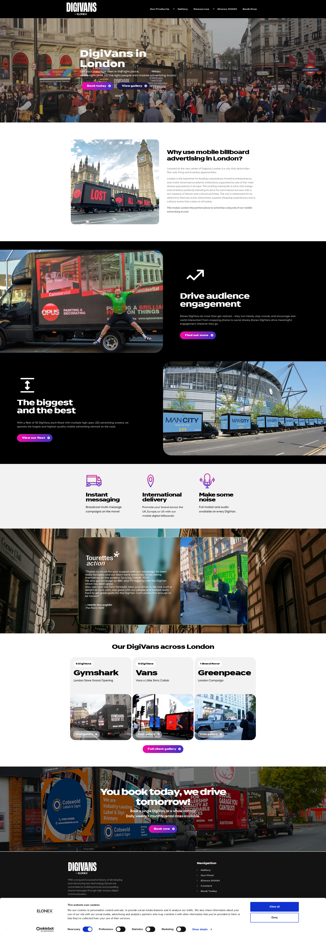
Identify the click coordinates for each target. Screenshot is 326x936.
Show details (200, 929)
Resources (201, 9)
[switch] (120, 929)
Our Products (159, 9)
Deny (274, 917)
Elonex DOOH (227, 9)
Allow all (274, 906)
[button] (97, 86)
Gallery (183, 9)
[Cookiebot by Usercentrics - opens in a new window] (45, 929)
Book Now (250, 9)
